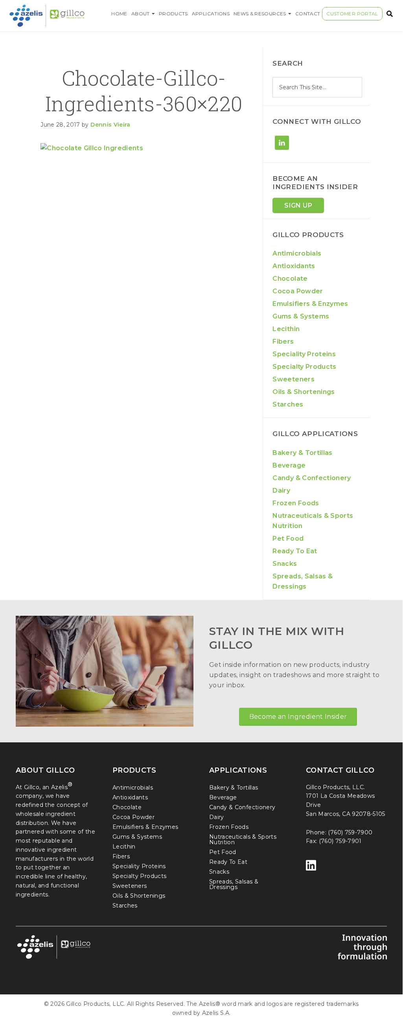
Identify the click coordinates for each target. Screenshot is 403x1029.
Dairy (281, 490)
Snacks (284, 563)
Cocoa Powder (297, 291)
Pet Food (288, 538)
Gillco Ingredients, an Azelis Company (56, 16)
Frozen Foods (295, 503)
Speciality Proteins (304, 354)
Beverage (288, 465)
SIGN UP (298, 205)
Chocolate (289, 278)
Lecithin (286, 329)
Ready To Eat (294, 551)
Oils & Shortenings (303, 392)
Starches (287, 404)
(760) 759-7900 (350, 832)
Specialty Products (304, 366)
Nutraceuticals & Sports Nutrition (242, 839)
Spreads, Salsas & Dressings (233, 884)
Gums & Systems (300, 316)
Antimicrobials (296, 253)
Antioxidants (293, 266)
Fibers (283, 341)
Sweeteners (293, 379)
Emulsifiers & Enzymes (310, 303)
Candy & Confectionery (311, 478)
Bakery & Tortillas (302, 453)
